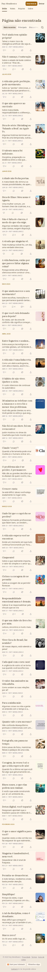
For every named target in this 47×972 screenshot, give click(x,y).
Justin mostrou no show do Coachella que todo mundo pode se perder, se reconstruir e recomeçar (16, 433)
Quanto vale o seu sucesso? (17, 721)
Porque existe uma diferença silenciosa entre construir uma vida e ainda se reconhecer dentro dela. (15, 271)
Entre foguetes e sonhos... (16, 340)
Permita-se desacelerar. (15, 875)
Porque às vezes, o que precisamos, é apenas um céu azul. (15, 899)
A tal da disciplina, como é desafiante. (16, 915)
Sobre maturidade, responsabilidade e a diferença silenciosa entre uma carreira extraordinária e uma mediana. (16, 111)
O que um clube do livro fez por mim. (17, 622)
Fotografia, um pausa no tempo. (15, 742)
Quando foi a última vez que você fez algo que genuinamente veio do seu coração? (17, 770)
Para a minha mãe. (11, 702)
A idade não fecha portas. (15, 178)
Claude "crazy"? (10, 447)
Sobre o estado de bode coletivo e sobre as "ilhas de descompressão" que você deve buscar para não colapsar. (16, 61)
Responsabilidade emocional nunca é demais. (16, 600)
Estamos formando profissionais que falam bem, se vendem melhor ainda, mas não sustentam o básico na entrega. (16, 521)
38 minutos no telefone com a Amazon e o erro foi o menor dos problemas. (17, 403)
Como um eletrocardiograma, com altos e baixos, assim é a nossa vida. (15, 364)
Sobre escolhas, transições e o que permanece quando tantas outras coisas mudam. (16, 298)
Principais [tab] (22, 27)
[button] (4, 8)
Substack (14, 969)
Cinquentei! (8, 557)
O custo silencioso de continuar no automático (16, 386)
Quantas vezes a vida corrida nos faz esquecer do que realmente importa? (17, 839)
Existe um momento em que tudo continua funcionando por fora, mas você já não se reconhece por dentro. (17, 543)
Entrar (41, 3)
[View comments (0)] (13, 50)
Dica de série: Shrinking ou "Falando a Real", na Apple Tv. (16, 128)
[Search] (42, 27)
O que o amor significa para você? (16, 833)
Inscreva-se (31, 3)
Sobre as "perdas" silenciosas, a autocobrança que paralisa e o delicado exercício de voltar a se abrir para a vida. (16, 89)
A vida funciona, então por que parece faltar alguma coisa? (16, 263)
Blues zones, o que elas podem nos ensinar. (14, 786)
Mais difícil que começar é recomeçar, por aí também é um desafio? (16, 921)
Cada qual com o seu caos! (16, 661)
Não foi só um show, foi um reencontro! (16, 427)
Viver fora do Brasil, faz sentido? (14, 641)
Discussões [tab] (33, 27)
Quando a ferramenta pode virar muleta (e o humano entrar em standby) (16, 452)
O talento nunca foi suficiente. (12, 152)
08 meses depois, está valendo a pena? (16, 647)
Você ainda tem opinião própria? (14, 36)
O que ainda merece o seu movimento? (16, 293)
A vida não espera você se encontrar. (16, 537)
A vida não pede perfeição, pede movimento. (16, 83)
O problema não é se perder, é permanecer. (14, 468)
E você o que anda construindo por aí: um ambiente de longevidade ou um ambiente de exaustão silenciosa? (16, 792)
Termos (34, 957)
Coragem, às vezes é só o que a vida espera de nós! (15, 764)
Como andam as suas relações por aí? (15, 688)
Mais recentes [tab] (10, 27)
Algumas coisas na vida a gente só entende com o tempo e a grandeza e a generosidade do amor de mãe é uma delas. (16, 707)
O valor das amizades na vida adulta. (15, 682)
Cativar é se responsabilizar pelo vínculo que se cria (16, 606)
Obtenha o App (34, 964)
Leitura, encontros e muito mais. (16, 627)
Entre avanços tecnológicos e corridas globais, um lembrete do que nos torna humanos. (17, 345)
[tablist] (20, 27)
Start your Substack (17, 964)
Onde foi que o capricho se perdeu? (16, 515)
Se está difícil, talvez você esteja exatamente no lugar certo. (16, 493)
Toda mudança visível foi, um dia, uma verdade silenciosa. (17, 246)
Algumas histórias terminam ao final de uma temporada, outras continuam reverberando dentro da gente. (16, 136)
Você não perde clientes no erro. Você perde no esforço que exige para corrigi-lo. (16, 411)
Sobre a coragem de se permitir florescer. (16, 584)
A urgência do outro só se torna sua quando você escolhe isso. (16, 666)
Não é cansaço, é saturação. (16, 56)
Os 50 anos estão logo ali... (14, 938)
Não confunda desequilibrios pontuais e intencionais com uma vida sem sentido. (17, 726)
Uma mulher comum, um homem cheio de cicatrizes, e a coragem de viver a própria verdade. (16, 205)
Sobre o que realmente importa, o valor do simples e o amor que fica (16, 562)
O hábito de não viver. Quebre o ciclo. (13, 380)
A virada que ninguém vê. (15, 241)
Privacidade (26, 957)
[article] (23, 42)
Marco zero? (9, 935)
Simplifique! (8, 894)
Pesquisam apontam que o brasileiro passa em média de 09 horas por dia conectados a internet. (16, 811)
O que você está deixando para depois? (16, 315)
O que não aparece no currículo (13, 105)
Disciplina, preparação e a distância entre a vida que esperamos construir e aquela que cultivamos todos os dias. (15, 158)
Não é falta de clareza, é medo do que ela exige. (15, 221)
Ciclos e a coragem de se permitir (15, 578)
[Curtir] (3, 212)
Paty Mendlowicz (16, 47)
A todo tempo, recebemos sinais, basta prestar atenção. (17, 880)
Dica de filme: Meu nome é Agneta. (16, 199)
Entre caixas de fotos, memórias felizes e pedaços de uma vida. (16, 748)
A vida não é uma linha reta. (16, 359)
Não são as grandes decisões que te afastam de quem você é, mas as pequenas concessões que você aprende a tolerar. (17, 474)
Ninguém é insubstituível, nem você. (15, 855)
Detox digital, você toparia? (17, 806)
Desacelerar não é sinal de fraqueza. (14, 861)
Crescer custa (9, 488)
